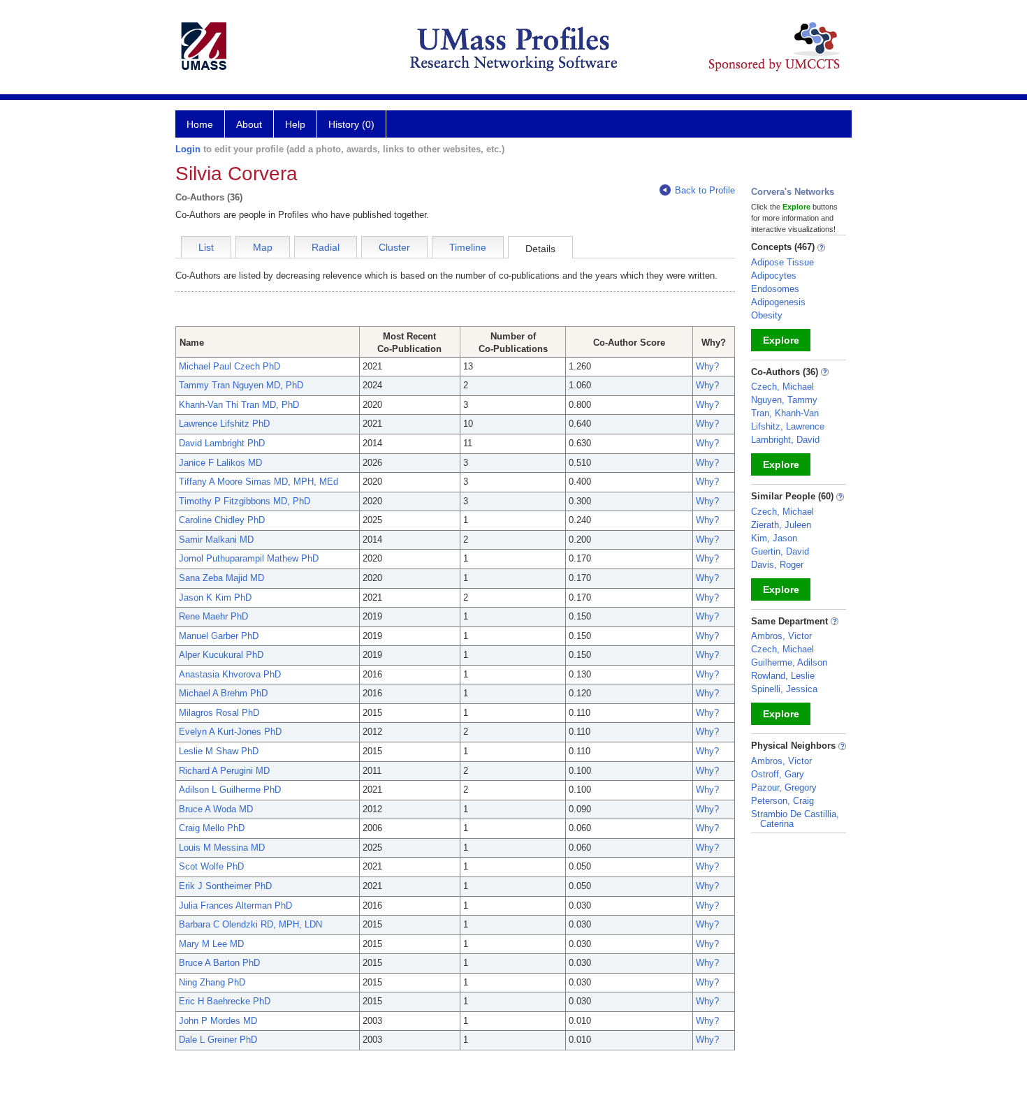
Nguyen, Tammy (784, 400)
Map (262, 247)
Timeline (467, 247)
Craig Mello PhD (212, 828)
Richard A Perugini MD (224, 770)
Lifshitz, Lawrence (787, 426)
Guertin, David (780, 551)
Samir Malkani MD (216, 539)
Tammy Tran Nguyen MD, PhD (241, 385)
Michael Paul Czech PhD (229, 366)
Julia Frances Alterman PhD (235, 905)
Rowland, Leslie (783, 675)
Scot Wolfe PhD (211, 866)
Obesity (766, 315)
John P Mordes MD (218, 1020)
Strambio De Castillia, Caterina (795, 819)
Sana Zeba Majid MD (221, 578)
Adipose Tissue (782, 262)
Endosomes (775, 289)
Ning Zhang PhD (212, 982)
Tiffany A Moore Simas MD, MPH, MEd (258, 481)
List (206, 247)
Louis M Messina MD (222, 847)
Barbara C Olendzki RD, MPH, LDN (250, 924)
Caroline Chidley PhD (222, 520)
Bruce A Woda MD (216, 809)
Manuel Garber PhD (218, 636)
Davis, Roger (777, 564)
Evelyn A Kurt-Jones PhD (230, 731)
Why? (707, 366)
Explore (781, 340)
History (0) (351, 124)
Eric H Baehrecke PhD (224, 1001)
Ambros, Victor (781, 636)
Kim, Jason (774, 538)
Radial (326, 247)
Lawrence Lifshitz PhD (224, 423)
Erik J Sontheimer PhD (225, 886)
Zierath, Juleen (781, 525)
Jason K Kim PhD (215, 597)
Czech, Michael (782, 386)
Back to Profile (705, 190)
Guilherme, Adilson (789, 662)
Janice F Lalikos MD (220, 462)
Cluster (394, 247)
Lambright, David (785, 439)
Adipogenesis (778, 302)
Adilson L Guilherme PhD (230, 789)
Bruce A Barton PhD (219, 963)
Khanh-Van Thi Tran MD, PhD (239, 404)
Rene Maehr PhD (213, 616)
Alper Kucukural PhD (221, 655)
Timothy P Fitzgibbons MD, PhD (244, 501)
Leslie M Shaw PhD (218, 751)
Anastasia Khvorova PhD (230, 674)
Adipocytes (773, 275)
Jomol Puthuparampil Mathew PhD (249, 558)
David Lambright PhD (222, 443)
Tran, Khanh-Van (785, 413)
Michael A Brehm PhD (223, 693)
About (249, 124)
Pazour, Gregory (784, 787)
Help (295, 124)
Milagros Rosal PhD (219, 712)
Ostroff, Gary (777, 774)
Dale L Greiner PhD (218, 1039)
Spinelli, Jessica (784, 689)
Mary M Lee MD (211, 944)
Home (200, 124)
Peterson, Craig (782, 800)
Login (188, 149)
